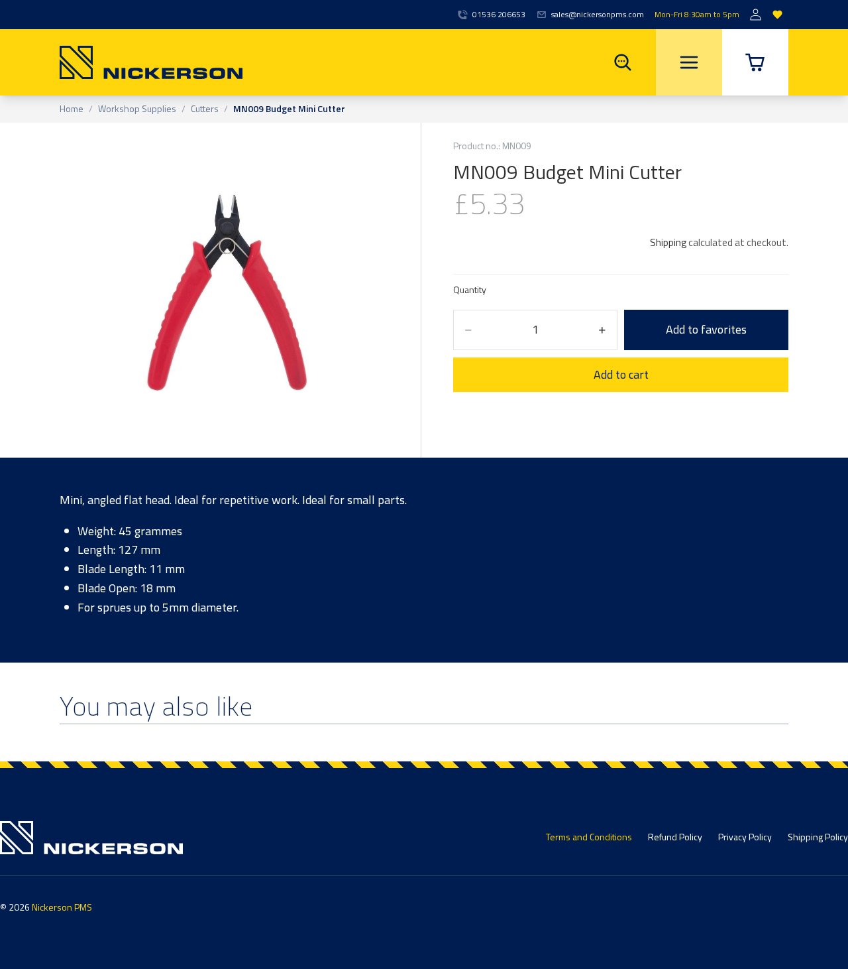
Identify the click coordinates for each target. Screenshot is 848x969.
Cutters (205, 109)
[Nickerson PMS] (151, 62)
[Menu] (689, 62)
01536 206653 (498, 14)
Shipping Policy (818, 837)
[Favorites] (777, 15)
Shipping (668, 242)
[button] (755, 62)
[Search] (623, 62)
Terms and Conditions (589, 837)
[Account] (755, 15)
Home (71, 109)
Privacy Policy (745, 837)
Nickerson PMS (62, 907)
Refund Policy (675, 837)
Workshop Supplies (137, 109)
